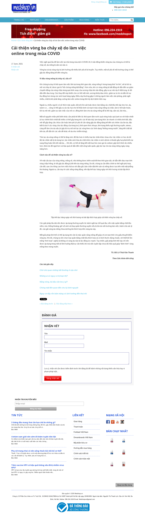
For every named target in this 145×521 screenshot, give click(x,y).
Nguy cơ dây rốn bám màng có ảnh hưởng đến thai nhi (63, 294)
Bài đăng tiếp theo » (64, 304)
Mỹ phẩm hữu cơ (80, 443)
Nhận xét (15, 70)
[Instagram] (122, 422)
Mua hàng (84, 20)
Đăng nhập (95, 2)
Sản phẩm (69, 20)
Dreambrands (51, 20)
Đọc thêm (14, 429)
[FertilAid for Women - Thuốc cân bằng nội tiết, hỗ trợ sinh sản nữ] (123, 454)
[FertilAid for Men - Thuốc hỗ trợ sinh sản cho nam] (111, 454)
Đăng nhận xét (53, 378)
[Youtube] (117, 422)
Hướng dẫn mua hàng (83, 448)
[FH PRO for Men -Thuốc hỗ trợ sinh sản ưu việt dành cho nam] (123, 442)
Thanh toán (78, 427)
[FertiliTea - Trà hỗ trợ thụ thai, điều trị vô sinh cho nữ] (123, 466)
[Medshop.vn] (24, 8)
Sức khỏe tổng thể (25, 40)
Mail (46, 342)
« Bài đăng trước (46, 304)
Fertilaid (34, 20)
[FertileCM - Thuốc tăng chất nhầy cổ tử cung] (111, 466)
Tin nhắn (48, 351)
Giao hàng (78, 421)
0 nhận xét (15, 67)
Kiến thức (100, 20)
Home (13, 40)
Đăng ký (103, 2)
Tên (46, 334)
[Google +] (113, 422)
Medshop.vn (79, 493)
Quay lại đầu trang (124, 485)
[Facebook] (108, 422)
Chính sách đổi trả (81, 453)
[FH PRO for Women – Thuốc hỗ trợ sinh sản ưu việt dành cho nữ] (111, 442)
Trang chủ (19, 20)
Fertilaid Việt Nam (81, 432)
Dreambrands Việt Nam (83, 437)
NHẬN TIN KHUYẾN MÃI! (25, 399)
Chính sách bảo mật (82, 459)
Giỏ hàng (122, 2)
